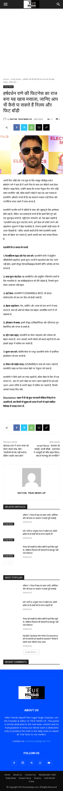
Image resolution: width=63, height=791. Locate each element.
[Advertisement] (31, 45)
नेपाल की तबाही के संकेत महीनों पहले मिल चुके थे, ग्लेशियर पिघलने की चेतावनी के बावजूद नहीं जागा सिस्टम (40, 550)
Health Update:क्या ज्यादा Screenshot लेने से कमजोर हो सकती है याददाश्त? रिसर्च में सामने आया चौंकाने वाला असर (40, 638)
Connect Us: (30, 774)
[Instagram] (23, 763)
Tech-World (49, 778)
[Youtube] (49, 763)
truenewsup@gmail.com (37, 741)
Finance (37, 778)
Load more (30, 652)
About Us (17, 774)
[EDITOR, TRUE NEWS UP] (5, 119)
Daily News (16, 79)
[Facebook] (16, 127)
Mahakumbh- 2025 (47, 774)
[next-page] (10, 563)
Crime (31, 781)
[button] (5, 4)
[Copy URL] (46, 127)
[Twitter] (24, 127)
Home (6, 79)
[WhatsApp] (31, 127)
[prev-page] (5, 563)
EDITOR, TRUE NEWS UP (21, 119)
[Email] (39, 127)
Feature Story (25, 778)
